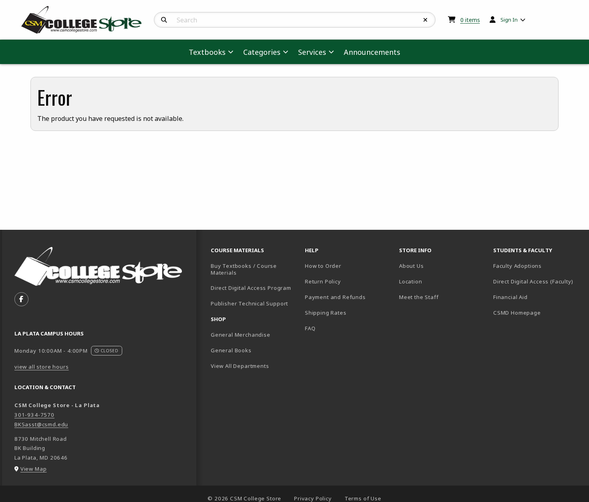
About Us (411, 265)
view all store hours (41, 366)
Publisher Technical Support (249, 303)
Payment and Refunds (335, 297)
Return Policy (323, 281)
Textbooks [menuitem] (207, 52)
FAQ (310, 328)
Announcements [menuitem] (372, 52)
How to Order (323, 265)
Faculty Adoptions (517, 265)
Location (410, 281)
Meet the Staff (419, 297)
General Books (231, 350)
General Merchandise (240, 334)
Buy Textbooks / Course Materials (244, 269)
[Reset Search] (425, 20)
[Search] (164, 20)
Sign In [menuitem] (509, 19)
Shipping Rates (326, 312)
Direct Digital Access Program (251, 287)
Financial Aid (510, 297)
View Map (33, 468)
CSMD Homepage (537, 312)
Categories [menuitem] (261, 52)
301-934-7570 (34, 414)
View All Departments (240, 365)
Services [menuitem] (312, 52)
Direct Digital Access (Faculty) (533, 281)
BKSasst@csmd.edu (41, 424)
